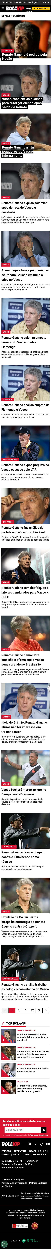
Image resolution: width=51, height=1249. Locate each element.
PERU (27, 1154)
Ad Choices (7, 1186)
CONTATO (32, 1160)
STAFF (20, 1160)
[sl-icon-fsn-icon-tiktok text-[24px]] (41, 1144)
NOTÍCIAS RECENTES (29, 10)
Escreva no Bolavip (11, 1164)
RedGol (28, 1164)
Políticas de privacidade (14, 1183)
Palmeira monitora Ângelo (26, 2)
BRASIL (33, 1151)
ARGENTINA (20, 1151)
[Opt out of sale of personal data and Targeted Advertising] (4, 1244)
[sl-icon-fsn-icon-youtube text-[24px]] (48, 1144)
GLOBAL (5, 1154)
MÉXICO (17, 1154)
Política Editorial (38, 1183)
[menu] (3, 8)
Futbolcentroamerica (12, 1167)
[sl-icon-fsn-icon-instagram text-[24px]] (29, 1144)
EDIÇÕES (6, 1151)
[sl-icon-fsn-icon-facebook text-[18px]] (23, 1144)
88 (39, 1010)
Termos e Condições (39, 1135)
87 (32, 1010)
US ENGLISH (39, 1154)
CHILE (43, 1151)
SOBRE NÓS (7, 1160)
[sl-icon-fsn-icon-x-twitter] (35, 1144)
